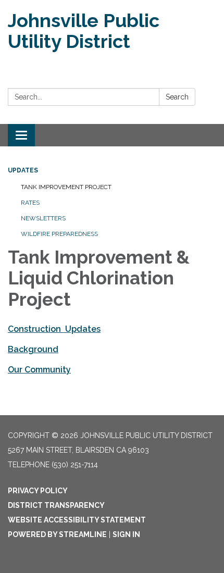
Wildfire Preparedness (59, 234)
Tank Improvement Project (66, 187)
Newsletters (43, 218)
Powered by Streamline (57, 534)
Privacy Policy (38, 491)
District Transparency (56, 505)
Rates (30, 202)
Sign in (126, 534)
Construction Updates (54, 329)
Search (177, 97)
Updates (23, 170)
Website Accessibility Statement (77, 520)
